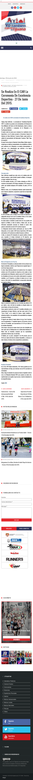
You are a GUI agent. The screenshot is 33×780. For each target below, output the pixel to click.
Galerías (6, 696)
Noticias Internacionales (10, 699)
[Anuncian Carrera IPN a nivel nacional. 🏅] (13, 654)
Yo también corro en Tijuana (9, 86)
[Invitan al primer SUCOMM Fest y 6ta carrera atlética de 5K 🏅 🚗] (28, 654)
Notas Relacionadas (10, 406)
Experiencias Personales (10, 693)
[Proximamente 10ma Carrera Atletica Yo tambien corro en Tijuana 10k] (5, 654)
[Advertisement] (14, 582)
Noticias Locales (6, 85)
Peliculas (6, 708)
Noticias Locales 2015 (10, 80)
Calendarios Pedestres (9, 681)
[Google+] (21, 7)
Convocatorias (7, 687)
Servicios (22, 4)
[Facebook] (12, 7)
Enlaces (9, 528)
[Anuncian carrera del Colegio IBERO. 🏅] (5, 661)
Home (2, 80)
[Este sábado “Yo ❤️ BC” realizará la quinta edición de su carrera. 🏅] (28, 661)
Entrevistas (7, 690)
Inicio (9, 4)
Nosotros (15, 4)
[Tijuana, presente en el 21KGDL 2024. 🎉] (13, 661)
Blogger (4, 777)
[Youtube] (15, 7)
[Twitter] (18, 7)
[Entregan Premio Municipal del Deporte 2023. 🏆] (20, 661)
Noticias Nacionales (9, 705)
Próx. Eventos (24, 528)
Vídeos (6, 711)
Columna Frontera (8, 684)
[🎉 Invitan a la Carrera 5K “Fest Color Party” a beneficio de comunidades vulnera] (20, 654)
